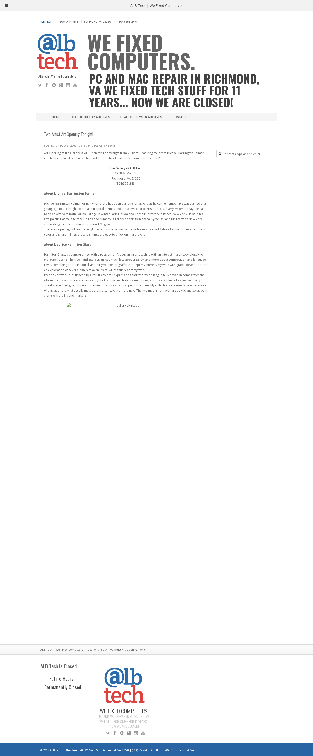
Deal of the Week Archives (141, 117)
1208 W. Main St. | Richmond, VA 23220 (85, 21)
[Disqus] (126, 574)
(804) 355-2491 (141, 750)
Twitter (40, 85)
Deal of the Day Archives (90, 117)
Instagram (68, 85)
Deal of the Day (103, 145)
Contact (179, 117)
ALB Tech (46, 21)
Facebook (47, 85)
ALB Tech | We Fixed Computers (61, 649)
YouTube (75, 85)
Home (56, 117)
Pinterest (54, 85)
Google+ (61, 85)
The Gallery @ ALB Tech (126, 168)
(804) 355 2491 (127, 21)
